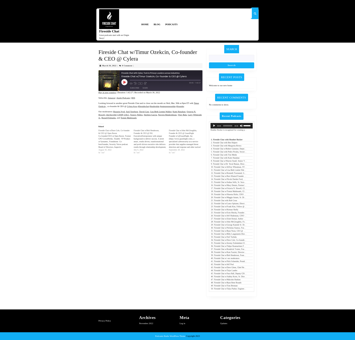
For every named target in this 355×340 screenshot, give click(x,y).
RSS (133, 98)
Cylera (130, 106)
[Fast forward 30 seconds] (145, 83)
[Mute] (241, 125)
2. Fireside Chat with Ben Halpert (224, 143)
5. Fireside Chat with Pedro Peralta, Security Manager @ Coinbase (229, 152)
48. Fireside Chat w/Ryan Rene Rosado (226, 283)
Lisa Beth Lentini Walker (161, 112)
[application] (232, 126)
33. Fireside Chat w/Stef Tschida (224, 237)
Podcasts (171, 24)
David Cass (144, 112)
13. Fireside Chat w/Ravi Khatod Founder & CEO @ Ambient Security (229, 176)
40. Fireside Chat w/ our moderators (225, 258)
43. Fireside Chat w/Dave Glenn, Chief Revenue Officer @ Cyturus (229, 267)
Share (145, 88)
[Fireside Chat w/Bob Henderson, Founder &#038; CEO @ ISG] (151, 141)
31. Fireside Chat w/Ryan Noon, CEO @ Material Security (229, 231)
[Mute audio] (131, 83)
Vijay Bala (182, 115)
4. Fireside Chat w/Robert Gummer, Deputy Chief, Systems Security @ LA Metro (229, 149)
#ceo (135, 106)
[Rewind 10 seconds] (135, 83)
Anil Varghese (132, 112)
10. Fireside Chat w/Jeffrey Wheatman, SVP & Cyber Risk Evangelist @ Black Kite (229, 167)
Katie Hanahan (179, 112)
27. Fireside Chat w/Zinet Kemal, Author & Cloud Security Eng (229, 219)
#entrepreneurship (168, 106)
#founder (180, 106)
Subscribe (134, 88)
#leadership (154, 106)
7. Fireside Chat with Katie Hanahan (225, 158)
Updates (223, 323)
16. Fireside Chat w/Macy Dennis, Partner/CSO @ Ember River (229, 185)
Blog (157, 24)
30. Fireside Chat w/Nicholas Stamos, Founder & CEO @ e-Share (229, 228)
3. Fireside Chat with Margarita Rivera (226, 146)
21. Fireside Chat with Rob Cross (224, 200)
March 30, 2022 (109, 66)
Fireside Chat (109, 31)
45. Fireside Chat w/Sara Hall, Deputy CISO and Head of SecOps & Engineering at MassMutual (229, 273)
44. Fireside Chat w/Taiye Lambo (224, 270)
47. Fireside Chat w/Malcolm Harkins (225, 280)
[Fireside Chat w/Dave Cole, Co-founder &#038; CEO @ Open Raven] (116, 141)
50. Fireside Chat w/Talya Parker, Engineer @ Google (229, 289)
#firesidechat (143, 106)
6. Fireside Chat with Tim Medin (224, 155)
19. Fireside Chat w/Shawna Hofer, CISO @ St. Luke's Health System (229, 194)
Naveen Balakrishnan (167, 115)
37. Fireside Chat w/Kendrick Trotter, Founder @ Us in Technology (229, 249)
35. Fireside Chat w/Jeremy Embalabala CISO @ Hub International (229, 243)
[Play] (214, 125)
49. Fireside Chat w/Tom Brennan (224, 286)
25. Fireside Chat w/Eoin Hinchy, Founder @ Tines (229, 213)
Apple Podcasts (123, 98)
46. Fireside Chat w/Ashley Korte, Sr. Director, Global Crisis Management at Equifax (229, 277)
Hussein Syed (119, 112)
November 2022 (146, 323)
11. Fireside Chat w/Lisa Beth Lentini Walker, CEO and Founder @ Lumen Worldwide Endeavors (229, 170)
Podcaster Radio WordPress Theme (170, 336)
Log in (182, 323)
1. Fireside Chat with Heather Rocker (227, 140)
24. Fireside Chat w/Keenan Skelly (224, 210)
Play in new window (107, 92)
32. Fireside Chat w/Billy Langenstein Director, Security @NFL (229, 234)
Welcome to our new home (220, 85)
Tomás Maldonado (129, 118)
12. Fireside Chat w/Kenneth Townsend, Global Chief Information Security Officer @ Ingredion (229, 173)
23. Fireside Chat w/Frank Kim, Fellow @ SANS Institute (229, 207)
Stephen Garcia (150, 115)
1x (140, 83)
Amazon (111, 98)
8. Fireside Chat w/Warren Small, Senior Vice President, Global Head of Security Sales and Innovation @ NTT (229, 161)
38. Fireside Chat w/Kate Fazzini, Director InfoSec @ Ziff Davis (229, 252)
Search (231, 49)
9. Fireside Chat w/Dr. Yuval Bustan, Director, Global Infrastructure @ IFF (229, 164)
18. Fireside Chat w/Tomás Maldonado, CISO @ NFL (229, 191)
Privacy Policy (104, 321)
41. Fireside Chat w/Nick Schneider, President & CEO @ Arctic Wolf (229, 261)
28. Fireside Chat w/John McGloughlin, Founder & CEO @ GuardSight (229, 222)
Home (145, 24)
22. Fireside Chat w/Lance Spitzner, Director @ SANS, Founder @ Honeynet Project (229, 204)
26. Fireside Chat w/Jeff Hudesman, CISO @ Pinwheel (229, 216)
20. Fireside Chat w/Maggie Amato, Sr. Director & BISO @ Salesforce (229, 197)
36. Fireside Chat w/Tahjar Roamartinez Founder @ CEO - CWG (229, 246)
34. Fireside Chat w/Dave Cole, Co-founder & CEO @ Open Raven (229, 240)
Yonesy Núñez (136, 115)
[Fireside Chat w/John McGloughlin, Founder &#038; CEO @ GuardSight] (186, 141)
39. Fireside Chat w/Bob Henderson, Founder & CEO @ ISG (229, 255)
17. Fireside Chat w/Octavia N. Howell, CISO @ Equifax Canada (229, 188)
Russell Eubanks (109, 118)
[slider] (247, 125)
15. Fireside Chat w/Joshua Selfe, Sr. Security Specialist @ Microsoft (229, 182)
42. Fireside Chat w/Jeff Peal (222, 264)
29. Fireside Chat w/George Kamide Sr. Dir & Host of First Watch (229, 225)
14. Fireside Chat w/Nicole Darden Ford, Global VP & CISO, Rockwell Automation (229, 179)
